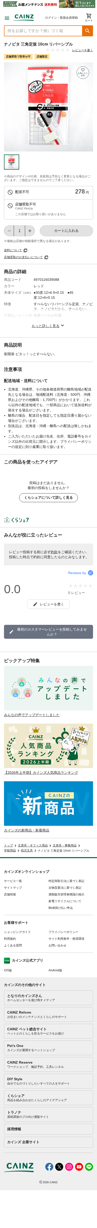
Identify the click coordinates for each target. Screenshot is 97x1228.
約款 (54, 552)
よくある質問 (13, 945)
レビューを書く (82, 50)
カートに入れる (66, 231)
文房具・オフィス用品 (33, 845)
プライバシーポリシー (63, 932)
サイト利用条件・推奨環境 (66, 938)
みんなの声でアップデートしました (32, 715)
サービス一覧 (13, 881)
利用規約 (10, 938)
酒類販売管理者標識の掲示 (66, 894)
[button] (87, 30)
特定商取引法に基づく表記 (66, 881)
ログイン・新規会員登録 (61, 17)
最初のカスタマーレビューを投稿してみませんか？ (52, 631)
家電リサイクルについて (64, 901)
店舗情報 (10, 894)
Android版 (55, 970)
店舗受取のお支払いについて (23, 257)
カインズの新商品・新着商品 (26, 830)
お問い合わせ (57, 945)
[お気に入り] (83, 72)
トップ (8, 845)
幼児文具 (27, 850)
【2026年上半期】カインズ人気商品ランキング (41, 773)
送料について (13, 250)
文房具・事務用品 (65, 845)
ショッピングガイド (17, 932)
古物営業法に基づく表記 (64, 887)
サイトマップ (13, 887)
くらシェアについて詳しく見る (48, 497)
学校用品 (10, 850)
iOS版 (8, 970)
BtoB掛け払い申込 (60, 908)
